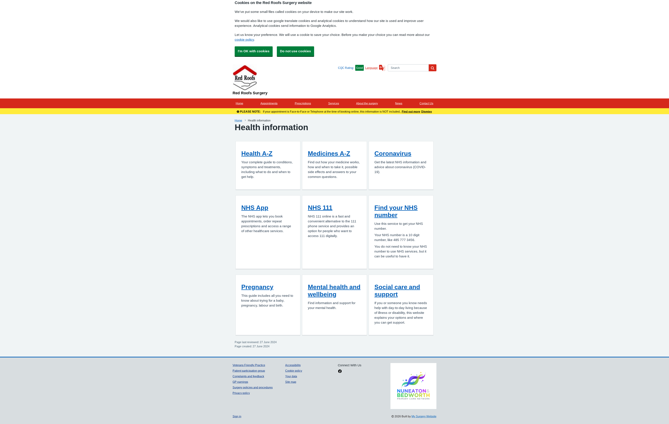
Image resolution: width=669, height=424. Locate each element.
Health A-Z (256, 153)
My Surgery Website (424, 416)
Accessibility (293, 365)
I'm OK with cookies (254, 51)
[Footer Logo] (413, 386)
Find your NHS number (396, 211)
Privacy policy (241, 393)
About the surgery (367, 103)
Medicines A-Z (329, 153)
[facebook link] (340, 371)
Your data (291, 376)
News (398, 103)
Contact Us (426, 103)
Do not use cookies (295, 51)
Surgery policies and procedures (253, 387)
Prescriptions (303, 103)
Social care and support (397, 290)
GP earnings (240, 381)
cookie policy (244, 39)
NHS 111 (320, 207)
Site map (290, 381)
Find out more (411, 111)
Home (239, 103)
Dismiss (426, 111)
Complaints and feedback (248, 376)
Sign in (237, 416)
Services (333, 103)
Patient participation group (249, 370)
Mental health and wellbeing (334, 290)
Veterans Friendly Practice (249, 365)
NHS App (254, 207)
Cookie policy (293, 370)
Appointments (269, 103)
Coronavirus (392, 153)
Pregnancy (257, 287)
